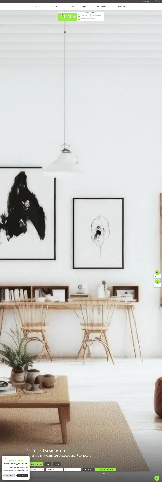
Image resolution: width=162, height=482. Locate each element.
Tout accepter (22, 475)
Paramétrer (9, 475)
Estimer (56, 464)
